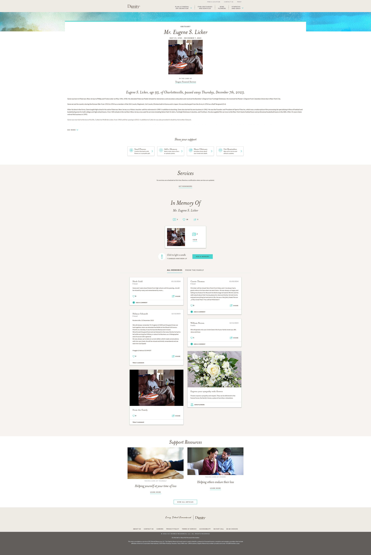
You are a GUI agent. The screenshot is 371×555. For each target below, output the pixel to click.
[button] (183, 7)
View (195, 240)
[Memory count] (174, 219)
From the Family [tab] (194, 270)
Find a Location (213, 2)
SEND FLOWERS (199, 404)
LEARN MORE (155, 492)
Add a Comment (141, 302)
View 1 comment (138, 363)
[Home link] (134, 6)
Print (239, 2)
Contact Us (228, 2)
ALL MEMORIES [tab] (174, 270)
